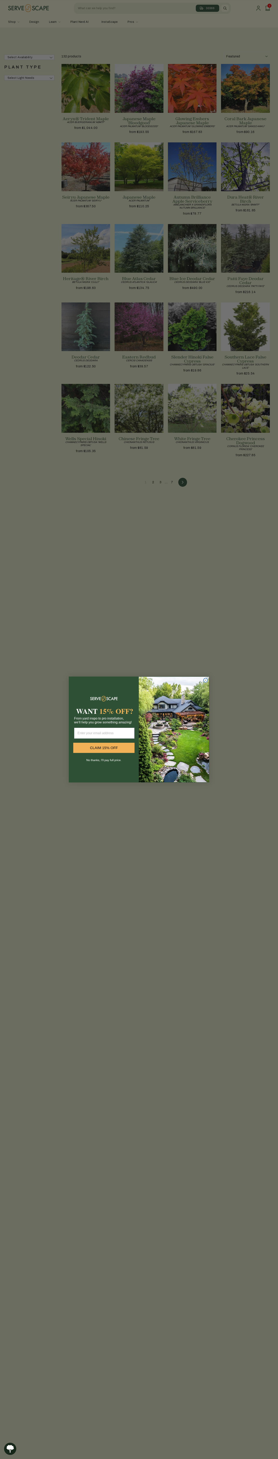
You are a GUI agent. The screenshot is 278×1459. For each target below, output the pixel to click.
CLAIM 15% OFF (104, 748)
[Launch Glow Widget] (10, 1449)
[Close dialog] (206, 680)
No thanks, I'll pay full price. (103, 760)
